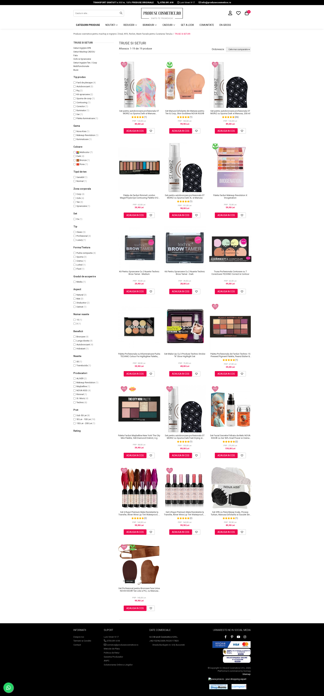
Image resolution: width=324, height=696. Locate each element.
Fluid (78, 269)
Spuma (79, 257)
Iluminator (81, 110)
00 (77, 361)
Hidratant (80, 348)
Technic (80, 402)
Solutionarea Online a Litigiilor (118, 664)
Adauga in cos (135, 131)
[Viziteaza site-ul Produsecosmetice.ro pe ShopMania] (218, 686)
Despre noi (78, 637)
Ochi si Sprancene (82, 59)
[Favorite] (151, 131)
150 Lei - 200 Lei (84, 423)
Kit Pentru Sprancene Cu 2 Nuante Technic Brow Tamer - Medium (139, 272)
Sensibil (80, 177)
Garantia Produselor (113, 657)
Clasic (79, 232)
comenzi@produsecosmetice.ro (122, 645)
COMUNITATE (206, 25)
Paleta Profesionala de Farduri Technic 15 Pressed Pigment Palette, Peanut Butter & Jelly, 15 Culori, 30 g (230, 355)
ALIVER (80, 378)
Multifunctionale (81, 66)
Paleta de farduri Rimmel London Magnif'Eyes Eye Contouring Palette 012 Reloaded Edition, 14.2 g (139, 196)
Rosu (82, 164)
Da (77, 219)
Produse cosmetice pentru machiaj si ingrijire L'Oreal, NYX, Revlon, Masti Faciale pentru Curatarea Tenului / (123, 34)
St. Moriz (80, 398)
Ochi (78, 198)
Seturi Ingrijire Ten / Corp (85, 62)
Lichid (79, 264)
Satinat (79, 306)
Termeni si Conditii (82, 640)
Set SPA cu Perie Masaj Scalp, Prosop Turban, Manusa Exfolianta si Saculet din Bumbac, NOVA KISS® (230, 513)
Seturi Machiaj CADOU (84, 51)
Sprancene (81, 206)
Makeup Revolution (85, 135)
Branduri (149, 25)
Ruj (77, 90)
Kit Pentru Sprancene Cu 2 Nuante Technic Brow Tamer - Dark (185, 272)
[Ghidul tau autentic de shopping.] (239, 686)
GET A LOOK (187, 25)
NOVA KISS (81, 390)
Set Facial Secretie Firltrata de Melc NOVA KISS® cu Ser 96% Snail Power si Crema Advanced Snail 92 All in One (230, 436)
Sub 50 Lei (81, 415)
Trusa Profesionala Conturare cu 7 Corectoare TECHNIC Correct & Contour (230, 272)
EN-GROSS (225, 25)
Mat (78, 298)
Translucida (82, 365)
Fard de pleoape (84, 82)
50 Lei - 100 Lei (83, 419)
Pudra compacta (84, 253)
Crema (79, 261)
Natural (79, 295)
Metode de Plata (112, 648)
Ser (78, 114)
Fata (75, 55)
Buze (75, 70)
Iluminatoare (82, 139)
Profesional (82, 236)
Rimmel (80, 394)
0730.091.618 (113, 640)
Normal (80, 181)
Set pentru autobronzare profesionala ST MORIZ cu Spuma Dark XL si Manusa (185, 196)
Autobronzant (83, 86)
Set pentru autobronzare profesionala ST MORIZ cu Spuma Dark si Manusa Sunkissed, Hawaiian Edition (139, 112)
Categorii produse (88, 25)
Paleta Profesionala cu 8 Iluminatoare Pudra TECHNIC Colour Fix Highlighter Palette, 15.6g (139, 355)
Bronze (83, 160)
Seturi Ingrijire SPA (82, 48)
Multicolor (84, 152)
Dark (78, 156)
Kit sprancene (83, 94)
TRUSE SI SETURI (182, 34)
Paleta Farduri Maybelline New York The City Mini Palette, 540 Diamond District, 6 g (139, 436)
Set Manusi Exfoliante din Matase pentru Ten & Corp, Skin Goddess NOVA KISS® (184, 112)
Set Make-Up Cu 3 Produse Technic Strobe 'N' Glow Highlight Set (184, 355)
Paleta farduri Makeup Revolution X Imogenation (230, 196)
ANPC (106, 660)
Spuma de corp (83, 98)
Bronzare (80, 336)
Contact (77, 645)
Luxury (79, 240)
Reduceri (129, 25)
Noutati (110, 25)
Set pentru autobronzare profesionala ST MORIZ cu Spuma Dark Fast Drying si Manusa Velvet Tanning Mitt (185, 436)
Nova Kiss (81, 131)
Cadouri (168, 25)
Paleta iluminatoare (85, 118)
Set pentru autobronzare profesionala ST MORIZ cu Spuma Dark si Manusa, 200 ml (230, 112)
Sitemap (246, 674)
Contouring (81, 102)
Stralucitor (81, 302)
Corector (80, 106)
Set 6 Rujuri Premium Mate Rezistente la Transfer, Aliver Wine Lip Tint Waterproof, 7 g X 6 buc (139, 513)
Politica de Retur (111, 652)
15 (77, 319)
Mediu (79, 282)
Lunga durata (82, 340)
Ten (78, 202)
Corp (78, 194)
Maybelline (81, 386)
